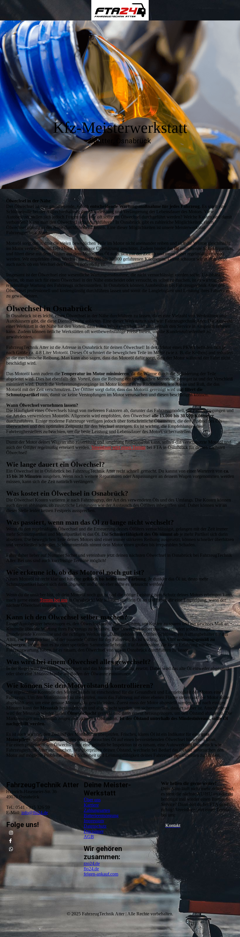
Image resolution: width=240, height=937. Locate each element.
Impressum (94, 820)
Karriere (91, 804)
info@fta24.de (34, 812)
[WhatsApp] (11, 849)
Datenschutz (95, 826)
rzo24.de (92, 863)
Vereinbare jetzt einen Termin (118, 447)
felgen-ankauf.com (101, 873)
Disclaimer (94, 831)
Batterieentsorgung (101, 815)
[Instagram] (11, 832)
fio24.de (91, 868)
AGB (89, 836)
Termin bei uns (53, 599)
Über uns (92, 799)
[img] (120, 10)
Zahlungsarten (97, 810)
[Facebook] (10, 840)
